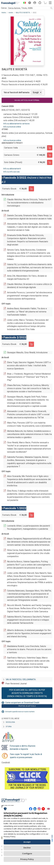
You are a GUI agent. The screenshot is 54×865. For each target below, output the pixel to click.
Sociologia (10, 722)
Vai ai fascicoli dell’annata (16, 92)
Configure (27, 853)
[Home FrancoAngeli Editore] (10, 3)
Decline (27, 847)
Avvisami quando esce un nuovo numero (19, 712)
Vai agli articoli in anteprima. (27, 100)
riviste (11, 13)
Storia (9, 726)
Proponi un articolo (27, 706)
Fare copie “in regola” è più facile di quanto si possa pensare (26, 756)
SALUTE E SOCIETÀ (23, 13)
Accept (27, 842)
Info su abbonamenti (12, 169)
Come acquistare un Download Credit (22, 702)
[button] (24, 3)
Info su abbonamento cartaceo (16, 124)
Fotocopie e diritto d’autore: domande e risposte (23, 747)
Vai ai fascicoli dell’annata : (21, 679)
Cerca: (4, 8)
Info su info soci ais (11, 172)
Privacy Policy (27, 859)
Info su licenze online (12, 127)
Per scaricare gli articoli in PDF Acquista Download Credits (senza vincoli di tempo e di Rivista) (27, 693)
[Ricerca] (51, 8)
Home (4, 13)
